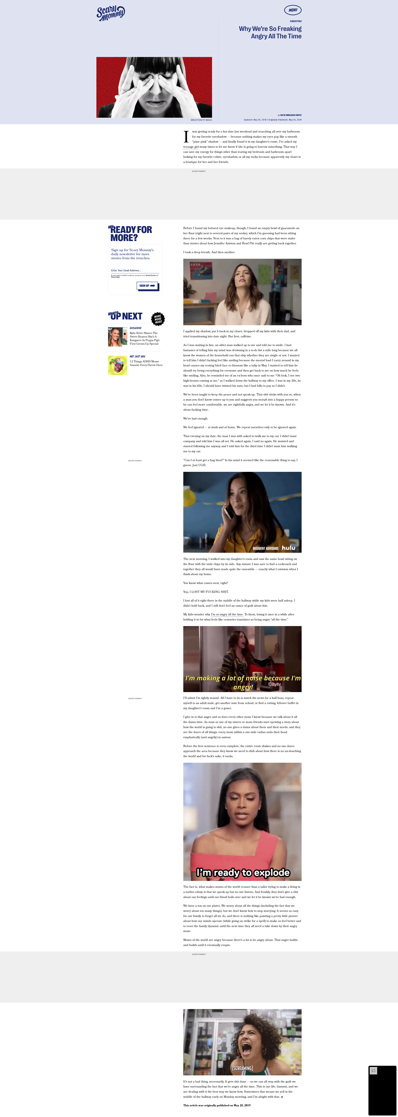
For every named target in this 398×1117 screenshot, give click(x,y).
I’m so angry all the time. (227, 614)
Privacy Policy (115, 277)
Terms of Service (151, 275)
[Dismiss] (393, 1068)
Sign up (144, 285)
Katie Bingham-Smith (291, 115)
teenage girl (191, 147)
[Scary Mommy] (111, 13)
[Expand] (371, 1068)
